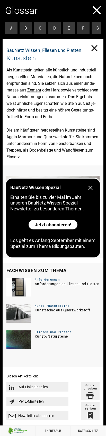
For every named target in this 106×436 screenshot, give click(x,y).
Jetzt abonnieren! (53, 224)
